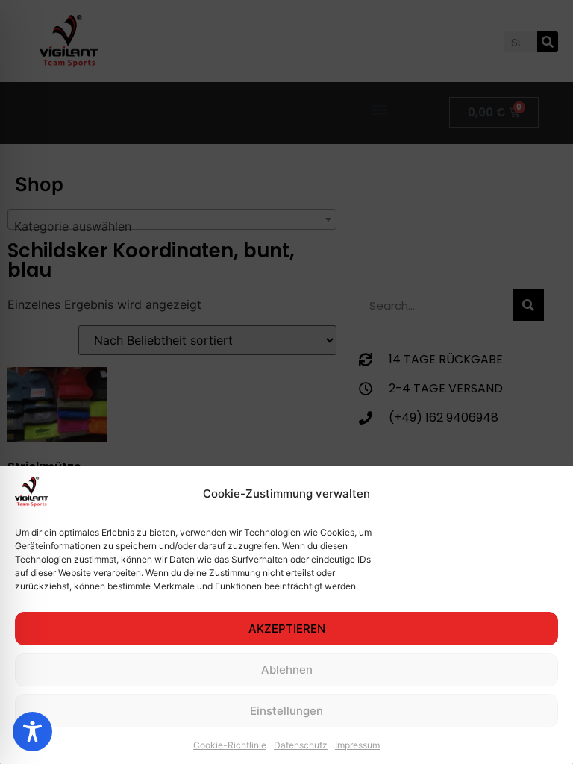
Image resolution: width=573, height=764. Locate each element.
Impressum (357, 745)
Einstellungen (286, 711)
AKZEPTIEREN (286, 628)
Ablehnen (287, 670)
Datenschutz (301, 745)
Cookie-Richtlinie (229, 745)
